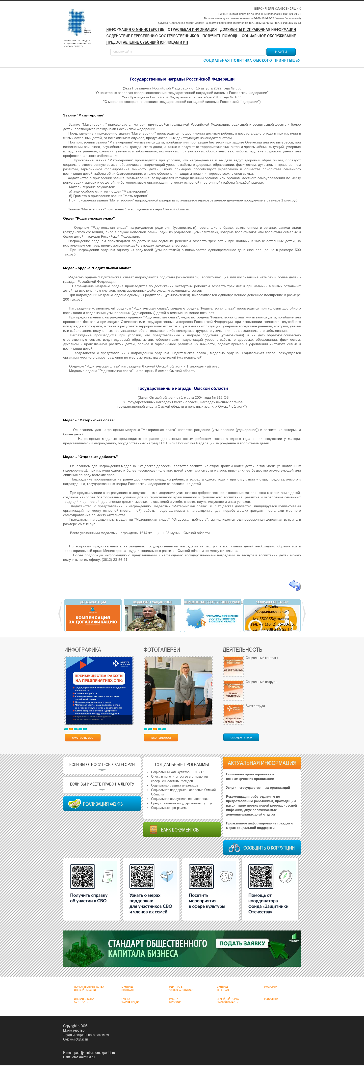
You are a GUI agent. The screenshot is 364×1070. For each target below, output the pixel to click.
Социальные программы (169, 808)
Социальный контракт (262, 658)
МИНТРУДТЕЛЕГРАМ (223, 988)
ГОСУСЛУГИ (271, 998)
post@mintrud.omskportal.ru (94, 1052)
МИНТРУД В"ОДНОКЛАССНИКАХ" (180, 988)
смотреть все (82, 737)
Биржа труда (255, 706)
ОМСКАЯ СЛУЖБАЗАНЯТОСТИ (84, 1000)
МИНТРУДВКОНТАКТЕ (128, 988)
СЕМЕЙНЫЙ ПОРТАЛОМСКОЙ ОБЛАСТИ (228, 1000)
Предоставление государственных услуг (181, 803)
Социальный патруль (261, 682)
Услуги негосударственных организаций (258, 787)
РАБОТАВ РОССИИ (175, 1000)
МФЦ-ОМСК (270, 986)
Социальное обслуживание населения (179, 799)
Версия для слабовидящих (277, 8)
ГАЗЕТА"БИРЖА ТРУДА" (130, 1000)
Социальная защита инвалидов (174, 785)
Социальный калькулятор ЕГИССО (177, 772)
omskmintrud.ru (83, 1057)
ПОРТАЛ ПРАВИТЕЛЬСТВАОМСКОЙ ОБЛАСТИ (89, 988)
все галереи (161, 737)
